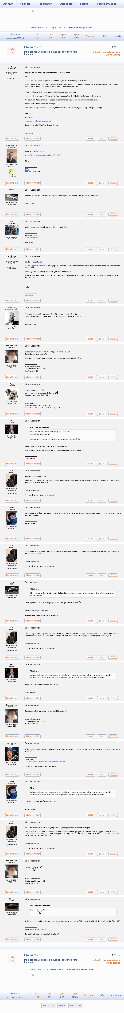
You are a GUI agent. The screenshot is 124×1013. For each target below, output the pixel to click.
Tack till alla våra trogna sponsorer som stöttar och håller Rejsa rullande (62, 28)
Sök (104, 36)
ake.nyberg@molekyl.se (34, 266)
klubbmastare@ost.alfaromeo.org (38, 121)
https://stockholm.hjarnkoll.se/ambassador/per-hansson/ (45, 761)
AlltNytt (37, 36)
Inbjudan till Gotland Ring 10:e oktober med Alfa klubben (50, 53)
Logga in (117, 36)
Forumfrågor (116, 995)
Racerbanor (45, 3)
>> (118, 47)
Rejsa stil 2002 (48, 1005)
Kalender (25, 3)
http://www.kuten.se (49, 634)
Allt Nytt (8, 3)
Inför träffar (31, 47)
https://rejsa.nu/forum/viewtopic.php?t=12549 (43, 155)
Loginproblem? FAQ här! (15, 38)
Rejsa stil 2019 (75, 1005)
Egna (63, 36)
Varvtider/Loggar (107, 3)
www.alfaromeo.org (47, 108)
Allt (50, 36)
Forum (84, 3)
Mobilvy (62, 1005)
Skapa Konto (15, 34)
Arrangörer (67, 3)
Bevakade (90, 36)
